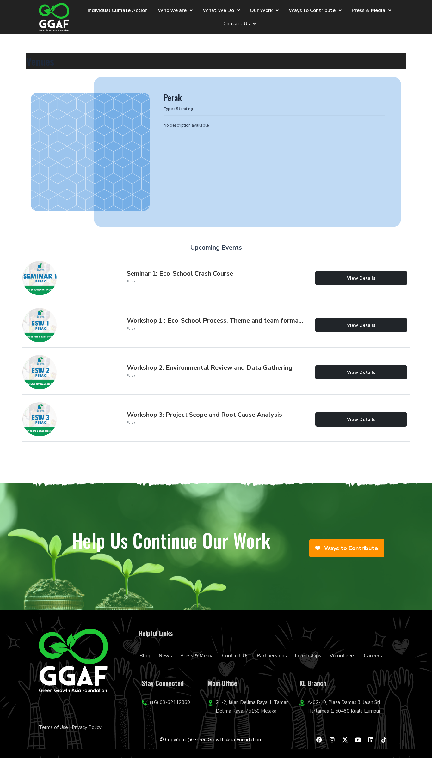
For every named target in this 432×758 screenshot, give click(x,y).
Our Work (261, 10)
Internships (308, 655)
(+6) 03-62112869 (170, 702)
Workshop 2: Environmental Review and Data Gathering (209, 367)
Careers (373, 655)
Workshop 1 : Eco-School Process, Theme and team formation (216, 320)
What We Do (218, 10)
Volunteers (342, 655)
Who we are (172, 10)
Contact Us (236, 23)
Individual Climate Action (118, 10)
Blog (145, 655)
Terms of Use (53, 727)
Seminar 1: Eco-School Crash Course (180, 273)
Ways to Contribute (312, 10)
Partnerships (272, 655)
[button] (175, 10)
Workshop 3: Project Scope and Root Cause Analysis (204, 414)
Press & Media (368, 10)
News (165, 655)
